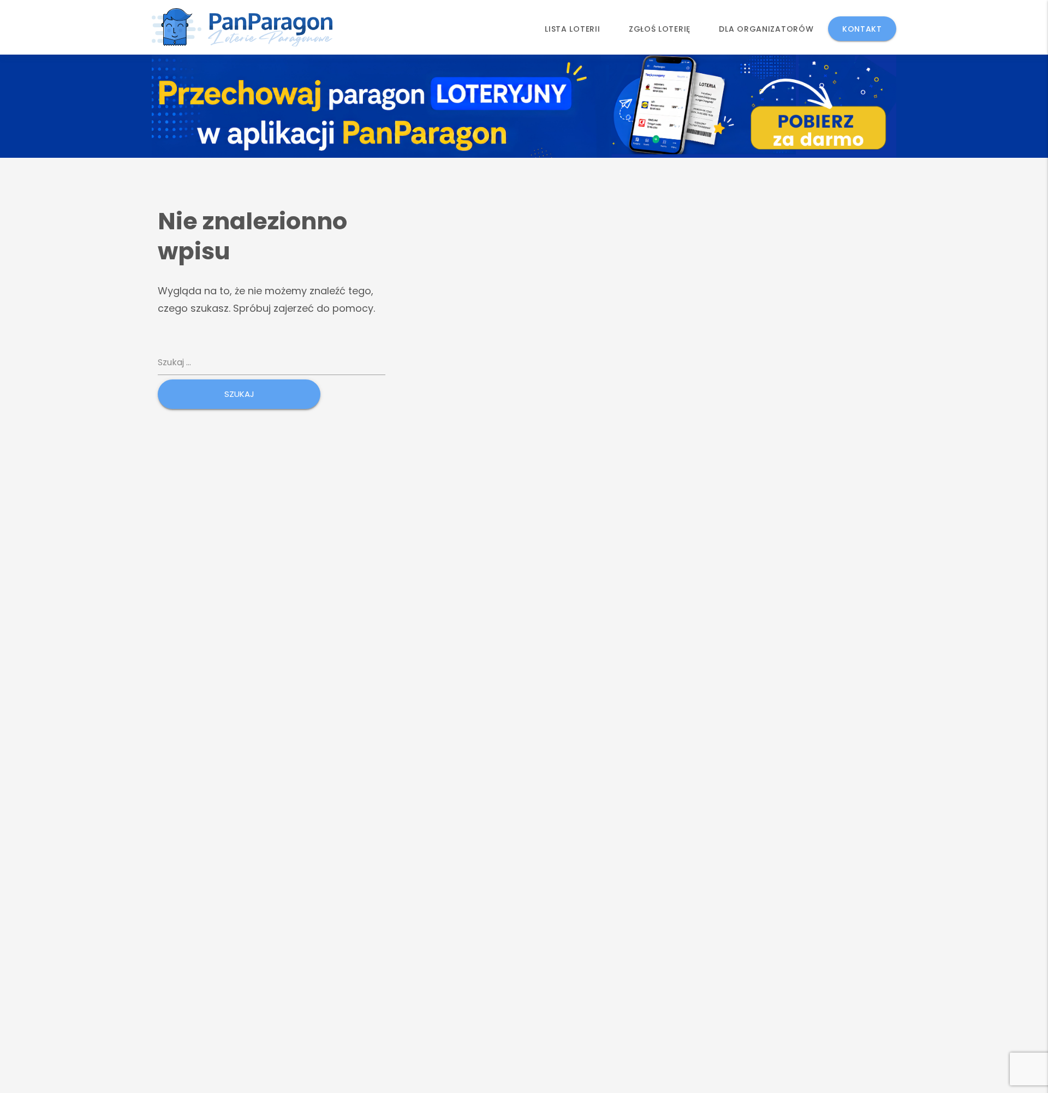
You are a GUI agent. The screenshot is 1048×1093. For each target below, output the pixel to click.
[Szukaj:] (271, 362)
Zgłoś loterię (659, 28)
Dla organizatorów (766, 28)
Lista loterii (572, 28)
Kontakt (862, 28)
